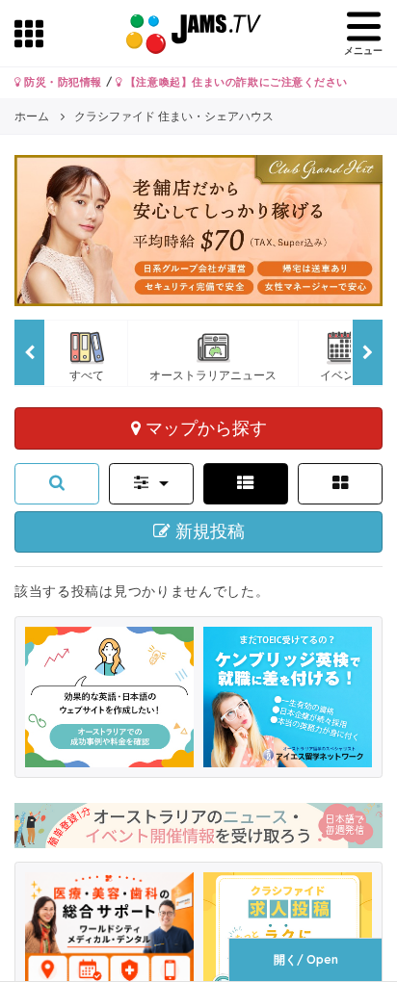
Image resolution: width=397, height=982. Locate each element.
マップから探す (204, 427)
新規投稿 (208, 531)
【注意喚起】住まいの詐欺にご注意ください (234, 82)
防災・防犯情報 (61, 82)
